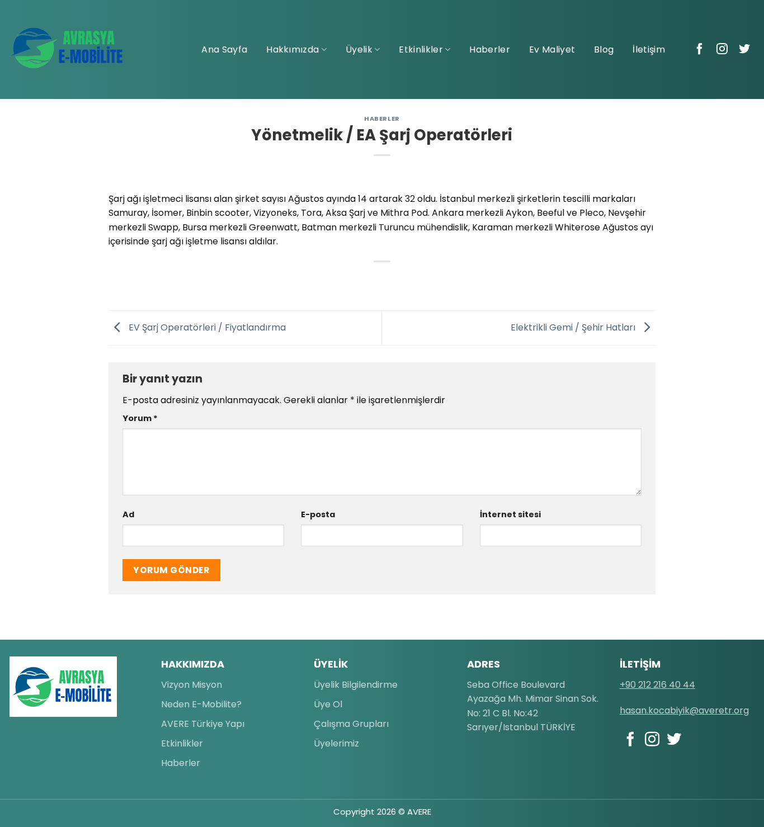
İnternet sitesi (510, 514)
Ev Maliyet (552, 49)
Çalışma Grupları (351, 723)
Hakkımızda (292, 49)
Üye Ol (328, 704)
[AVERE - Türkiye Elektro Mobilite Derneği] (67, 48)
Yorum (140, 418)
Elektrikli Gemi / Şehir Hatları (574, 327)
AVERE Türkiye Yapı (202, 723)
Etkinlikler (421, 49)
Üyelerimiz (336, 743)
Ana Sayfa (224, 49)
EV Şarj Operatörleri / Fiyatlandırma (206, 327)
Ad (128, 514)
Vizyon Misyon (191, 684)
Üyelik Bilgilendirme (356, 684)
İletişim (649, 49)
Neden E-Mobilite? (201, 704)
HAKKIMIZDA (192, 664)
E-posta (318, 514)
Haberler (489, 49)
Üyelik (359, 49)
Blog (604, 49)
